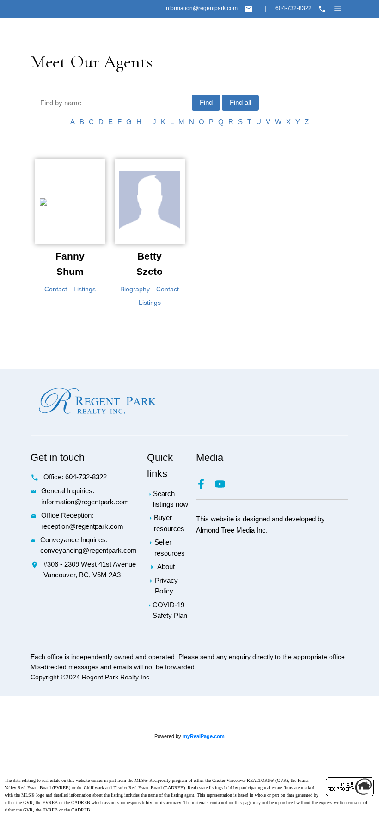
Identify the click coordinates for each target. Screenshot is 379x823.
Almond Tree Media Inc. (232, 530)
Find (206, 102)
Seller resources (169, 548)
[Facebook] (205, 486)
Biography (135, 289)
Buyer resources (169, 523)
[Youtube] (223, 486)
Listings (84, 289)
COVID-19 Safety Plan (170, 610)
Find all (240, 102)
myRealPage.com (204, 736)
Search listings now (170, 499)
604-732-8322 (293, 8)
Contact (55, 289)
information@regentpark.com (201, 8)
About (166, 566)
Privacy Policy (166, 586)
